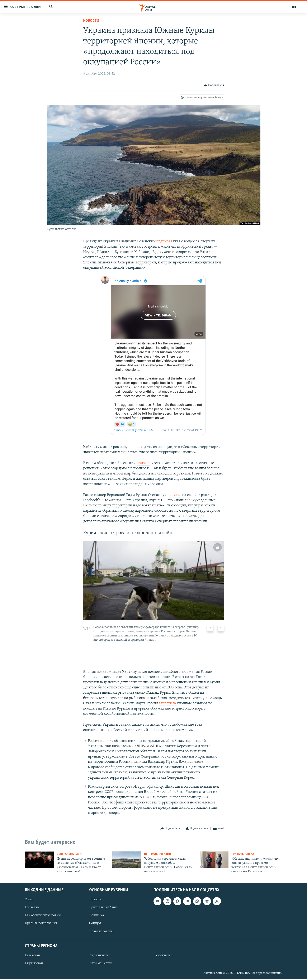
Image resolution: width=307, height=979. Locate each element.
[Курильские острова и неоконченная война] (153, 580)
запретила (168, 703)
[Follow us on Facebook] (177, 901)
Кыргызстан (34, 963)
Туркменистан (101, 963)
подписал (164, 241)
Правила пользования (41, 923)
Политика (96, 915)
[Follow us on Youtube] (157, 901)
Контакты (32, 907)
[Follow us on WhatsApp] (197, 901)
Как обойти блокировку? (43, 915)
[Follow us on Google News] (207, 901)
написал (174, 495)
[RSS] (217, 901)
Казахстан (32, 955)
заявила (106, 741)
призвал (143, 463)
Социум (95, 923)
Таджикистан (100, 955)
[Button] (214, 85)
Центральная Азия (70, 854)
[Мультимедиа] (294, 7)
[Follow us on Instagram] (167, 901)
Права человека (242, 854)
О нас (29, 899)
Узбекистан (164, 955)
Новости (91, 21)
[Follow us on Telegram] (187, 901)
